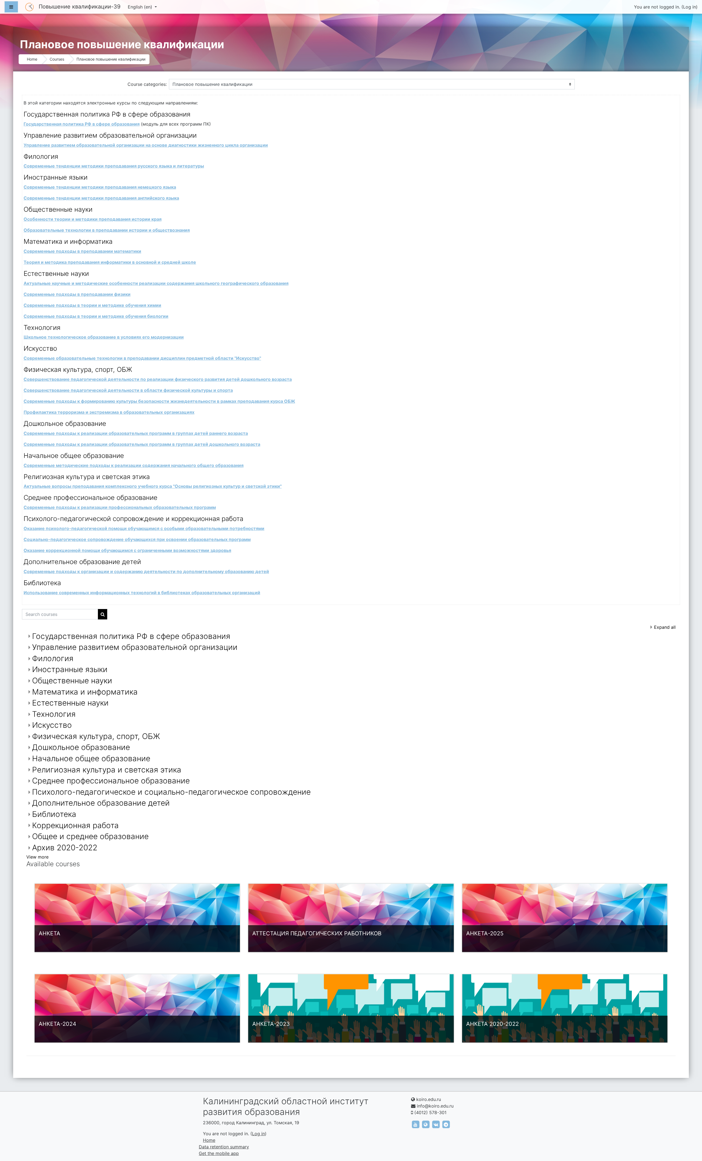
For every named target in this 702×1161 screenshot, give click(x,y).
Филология (41, 156)
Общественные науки (58, 209)
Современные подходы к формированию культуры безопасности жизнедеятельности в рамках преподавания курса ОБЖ (159, 401)
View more (37, 857)
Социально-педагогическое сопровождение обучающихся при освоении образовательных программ (137, 539)
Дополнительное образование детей (82, 562)
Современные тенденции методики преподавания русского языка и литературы (114, 166)
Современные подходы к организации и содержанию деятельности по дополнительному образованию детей (146, 571)
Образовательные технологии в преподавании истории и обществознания (107, 230)
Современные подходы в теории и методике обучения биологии (96, 316)
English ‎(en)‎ (141, 7)
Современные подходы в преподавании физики (77, 294)
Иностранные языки (55, 177)
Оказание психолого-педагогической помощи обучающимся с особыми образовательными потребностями (144, 528)
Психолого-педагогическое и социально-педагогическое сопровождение (171, 792)
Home (32, 59)
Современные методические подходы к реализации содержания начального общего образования (134, 465)
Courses (57, 59)
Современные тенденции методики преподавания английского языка (101, 198)
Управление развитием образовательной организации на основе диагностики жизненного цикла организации (146, 145)
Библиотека (42, 583)
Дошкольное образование (65, 423)
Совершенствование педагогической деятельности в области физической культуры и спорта (128, 390)
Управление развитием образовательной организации (110, 135)
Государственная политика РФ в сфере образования (107, 114)
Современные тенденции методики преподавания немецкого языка (100, 187)
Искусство (40, 348)
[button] (690, 1133)
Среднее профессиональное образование (90, 498)
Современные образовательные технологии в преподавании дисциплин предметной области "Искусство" (142, 358)
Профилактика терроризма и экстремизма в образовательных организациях (109, 412)
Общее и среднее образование (90, 836)
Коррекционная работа (75, 825)
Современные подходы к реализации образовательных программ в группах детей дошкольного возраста (142, 444)
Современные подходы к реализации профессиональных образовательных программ (120, 507)
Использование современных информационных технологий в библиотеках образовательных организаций (142, 592)
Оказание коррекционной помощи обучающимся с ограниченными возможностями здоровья (127, 550)
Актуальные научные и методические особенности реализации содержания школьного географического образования (156, 283)
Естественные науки (56, 273)
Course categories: (147, 84)
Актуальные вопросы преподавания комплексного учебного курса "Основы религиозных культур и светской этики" (153, 486)
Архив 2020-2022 (64, 847)
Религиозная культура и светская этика (87, 477)
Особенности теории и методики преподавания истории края (93, 219)
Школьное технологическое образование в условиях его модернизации (104, 337)
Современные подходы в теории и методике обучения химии (92, 305)
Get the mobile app (219, 1153)
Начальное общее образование (74, 456)
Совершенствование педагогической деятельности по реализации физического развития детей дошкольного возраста (158, 379)
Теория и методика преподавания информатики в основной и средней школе (110, 262)
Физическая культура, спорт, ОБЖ (78, 369)
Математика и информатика (68, 241)
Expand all (665, 627)
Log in (689, 7)
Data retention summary (224, 1146)
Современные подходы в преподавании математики (82, 251)
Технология (42, 328)
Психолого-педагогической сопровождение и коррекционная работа (133, 519)
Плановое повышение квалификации (111, 59)
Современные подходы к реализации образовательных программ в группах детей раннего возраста (136, 433)
